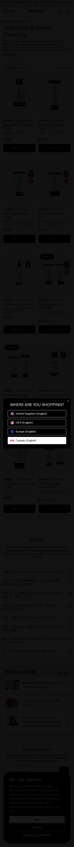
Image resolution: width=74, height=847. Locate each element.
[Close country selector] (68, 401)
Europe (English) (26, 431)
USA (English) (24, 422)
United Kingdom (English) (31, 413)
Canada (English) (26, 440)
